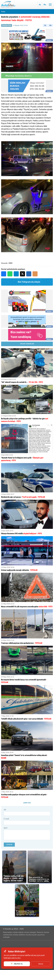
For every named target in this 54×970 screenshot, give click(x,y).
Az (40, 5)
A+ (50, 25)
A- (45, 25)
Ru (45, 5)
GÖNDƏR (9, 844)
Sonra (40, 964)
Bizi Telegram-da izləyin (29, 282)
